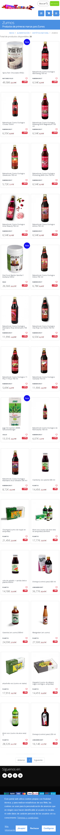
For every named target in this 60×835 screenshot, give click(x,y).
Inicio (11, 33)
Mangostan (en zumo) (41, 632)
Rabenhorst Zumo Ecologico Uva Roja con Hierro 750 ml (43, 327)
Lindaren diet (37, 587)
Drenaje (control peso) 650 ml (44, 582)
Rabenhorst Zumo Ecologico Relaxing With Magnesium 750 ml (44, 124)
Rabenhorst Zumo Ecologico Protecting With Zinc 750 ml (43, 174)
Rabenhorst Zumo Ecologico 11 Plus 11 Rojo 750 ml (14, 378)
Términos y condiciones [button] (27, 818)
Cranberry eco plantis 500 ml (43, 480)
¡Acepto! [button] (21, 828)
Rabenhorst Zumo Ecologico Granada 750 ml (43, 378)
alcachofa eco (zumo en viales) (14, 683)
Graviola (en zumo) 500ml (12, 632)
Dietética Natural (40, 33)
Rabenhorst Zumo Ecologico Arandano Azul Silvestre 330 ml (14, 480)
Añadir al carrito (16, 88)
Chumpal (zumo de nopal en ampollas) (14, 530)
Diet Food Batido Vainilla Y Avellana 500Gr (12, 276)
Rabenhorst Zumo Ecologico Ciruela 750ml (13, 123)
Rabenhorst (37, 78)
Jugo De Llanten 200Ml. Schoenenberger (11, 429)
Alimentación (23, 33)
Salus (4, 435)
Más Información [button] (10, 828)
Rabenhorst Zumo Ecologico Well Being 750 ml (43, 72)
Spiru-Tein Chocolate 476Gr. (13, 73)
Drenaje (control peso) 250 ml (44, 734)
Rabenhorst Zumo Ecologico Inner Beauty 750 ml (13, 225)
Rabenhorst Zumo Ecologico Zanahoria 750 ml (13, 174)
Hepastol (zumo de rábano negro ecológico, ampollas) (43, 683)
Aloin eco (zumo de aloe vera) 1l (14, 734)
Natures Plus (7, 78)
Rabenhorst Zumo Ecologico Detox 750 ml (43, 276)
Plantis (35, 485)
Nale (4, 282)
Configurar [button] (49, 828)
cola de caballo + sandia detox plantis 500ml (14, 581)
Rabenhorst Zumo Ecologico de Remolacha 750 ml (44, 429)
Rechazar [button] (34, 828)
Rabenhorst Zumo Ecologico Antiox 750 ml (43, 225)
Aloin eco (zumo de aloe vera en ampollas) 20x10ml (44, 530)
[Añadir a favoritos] (26, 78)
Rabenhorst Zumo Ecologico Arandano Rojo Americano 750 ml (14, 328)
